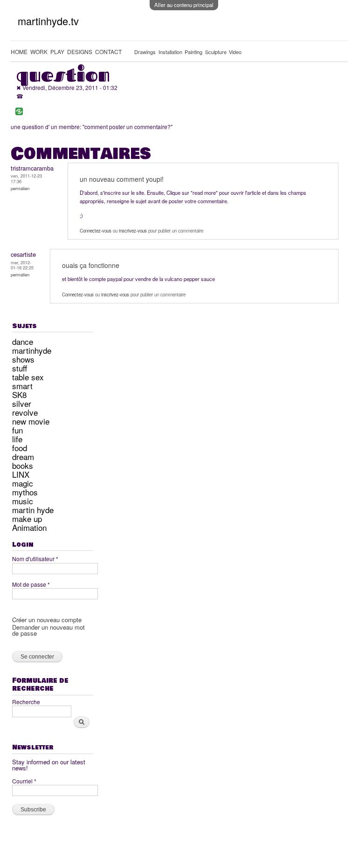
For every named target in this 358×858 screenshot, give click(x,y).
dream (23, 456)
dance (22, 341)
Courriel (24, 781)
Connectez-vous (95, 230)
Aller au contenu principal (183, 4)
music (22, 501)
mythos (25, 492)
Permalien (20, 188)
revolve (25, 412)
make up (27, 518)
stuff (19, 368)
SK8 (19, 394)
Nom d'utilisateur (35, 559)
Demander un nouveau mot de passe (48, 630)
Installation (170, 51)
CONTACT (108, 51)
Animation (29, 527)
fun (17, 430)
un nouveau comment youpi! (122, 179)
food (19, 447)
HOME (19, 51)
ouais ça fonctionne (90, 265)
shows (23, 359)
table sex (28, 377)
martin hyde (33, 509)
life (17, 439)
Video (235, 51)
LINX (20, 474)
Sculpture (216, 51)
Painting (193, 51)
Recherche (26, 702)
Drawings (145, 51)
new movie (30, 421)
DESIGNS (79, 51)
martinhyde (31, 350)
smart (22, 385)
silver (21, 403)
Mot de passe (31, 584)
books (22, 465)
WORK (39, 51)
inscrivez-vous (133, 230)
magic (22, 483)
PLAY (57, 51)
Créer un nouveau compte (47, 619)
